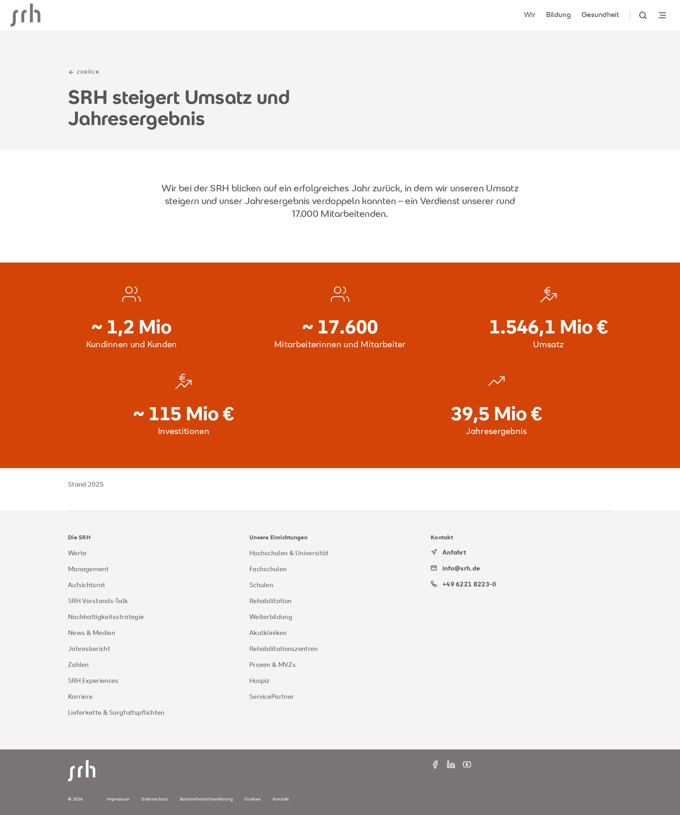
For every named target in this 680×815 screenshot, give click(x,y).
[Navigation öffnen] (662, 15)
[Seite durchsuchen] (643, 15)
